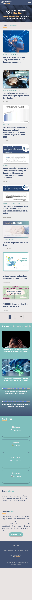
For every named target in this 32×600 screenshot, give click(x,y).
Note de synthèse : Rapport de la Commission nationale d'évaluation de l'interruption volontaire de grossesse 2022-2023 (15, 132)
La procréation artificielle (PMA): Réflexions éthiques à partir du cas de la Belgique (16, 95)
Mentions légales (23, 550)
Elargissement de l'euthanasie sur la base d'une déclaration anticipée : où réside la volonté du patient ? (15, 209)
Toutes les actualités (22, 326)
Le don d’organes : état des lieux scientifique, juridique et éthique (15, 277)
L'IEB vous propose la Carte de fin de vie (15, 243)
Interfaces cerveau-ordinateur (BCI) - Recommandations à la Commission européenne (14, 59)
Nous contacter (8, 550)
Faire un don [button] (16, 534)
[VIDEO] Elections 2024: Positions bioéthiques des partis (15, 305)
